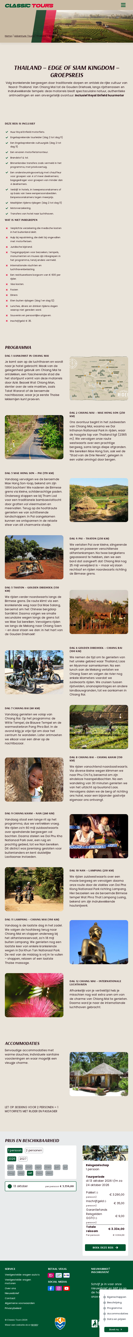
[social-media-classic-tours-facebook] (51, 1287)
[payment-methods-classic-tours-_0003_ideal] (51, 1274)
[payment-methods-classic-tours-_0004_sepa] (66, 1274)
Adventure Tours (24, 36)
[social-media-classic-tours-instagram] (58, 1287)
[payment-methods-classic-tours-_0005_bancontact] (58, 1274)
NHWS (34, 1324)
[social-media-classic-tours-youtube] (66, 1287)
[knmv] (60, 1316)
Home (8, 36)
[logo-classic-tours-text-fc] (29, 5)
